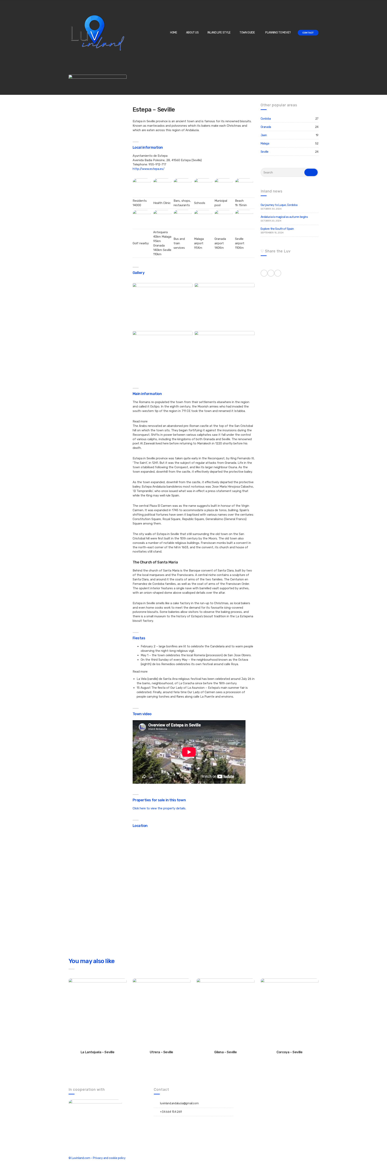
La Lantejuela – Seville (97, 1052)
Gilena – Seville (225, 1052)
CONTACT (308, 32)
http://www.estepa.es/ (148, 169)
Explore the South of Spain (277, 229)
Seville (265, 152)
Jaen (264, 135)
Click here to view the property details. (159, 808)
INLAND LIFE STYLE (219, 32)
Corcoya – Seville (289, 1052)
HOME (173, 32)
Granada (266, 127)
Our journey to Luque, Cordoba (279, 205)
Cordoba (266, 118)
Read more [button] (140, 421)
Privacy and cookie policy (109, 1158)
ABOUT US (192, 32)
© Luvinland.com (79, 1158)
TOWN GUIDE (247, 32)
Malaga (265, 143)
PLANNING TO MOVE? (278, 32)
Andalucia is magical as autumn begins (284, 217)
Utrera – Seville (161, 1052)
